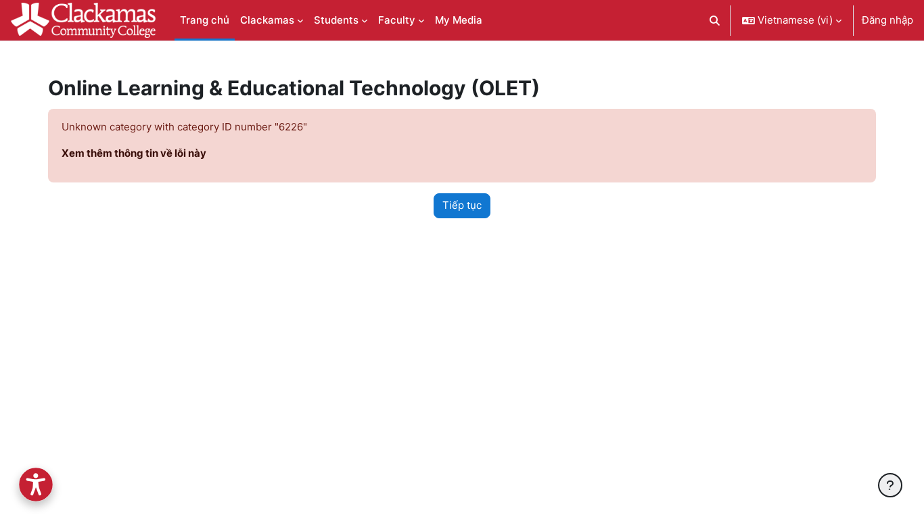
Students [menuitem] (336, 20)
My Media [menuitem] (458, 20)
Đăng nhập (887, 20)
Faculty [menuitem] (396, 20)
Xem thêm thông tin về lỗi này (134, 153)
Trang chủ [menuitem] (204, 20)
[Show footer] (890, 485)
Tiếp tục (462, 205)
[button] (715, 20)
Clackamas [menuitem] (267, 20)
